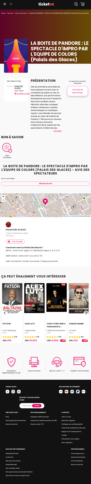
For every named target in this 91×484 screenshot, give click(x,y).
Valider (37, 406)
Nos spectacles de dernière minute (19, 472)
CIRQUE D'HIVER (30, 331)
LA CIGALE (72, 331)
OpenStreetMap (77, 216)
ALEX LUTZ (30, 323)
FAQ (7, 417)
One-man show (21, 13)
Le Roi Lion (9, 457)
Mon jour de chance (13, 461)
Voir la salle (17, 241)
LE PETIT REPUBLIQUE (9, 331)
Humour (10, 13)
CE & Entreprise (77, 461)
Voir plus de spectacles (77, 91)
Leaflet (67, 216)
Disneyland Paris (12, 453)
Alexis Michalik (11, 464)
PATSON (7, 323)
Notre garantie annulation (16, 420)
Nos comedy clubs (13, 468)
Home (3, 13)
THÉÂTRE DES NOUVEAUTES (56, 331)
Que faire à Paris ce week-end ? (18, 476)
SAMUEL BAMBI (76, 323)
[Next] (86, 313)
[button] (5, 4)
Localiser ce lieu (20, 94)
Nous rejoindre (66, 443)
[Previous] (5, 313)
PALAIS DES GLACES (18, 87)
